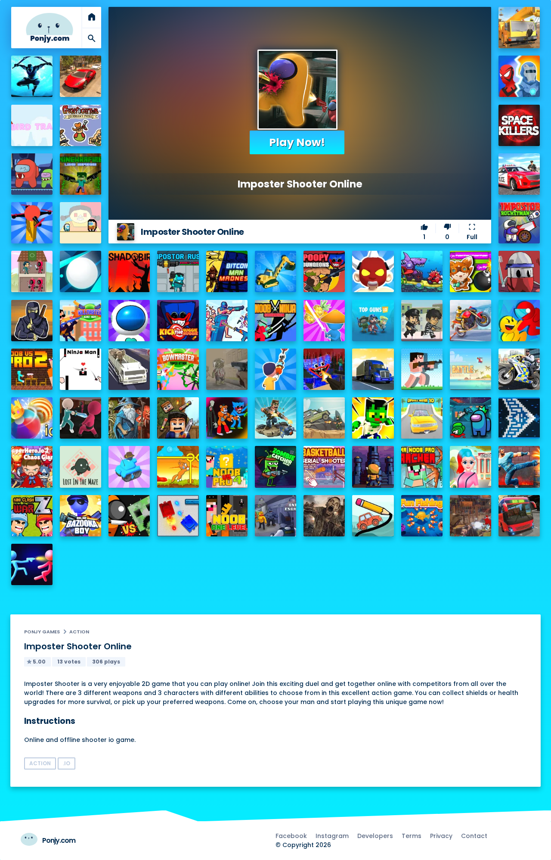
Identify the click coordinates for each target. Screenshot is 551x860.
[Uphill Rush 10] (422, 418)
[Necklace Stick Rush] (275, 369)
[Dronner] (32, 222)
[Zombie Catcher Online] (275, 466)
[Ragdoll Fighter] (177, 418)
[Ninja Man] (80, 369)
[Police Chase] (422, 320)
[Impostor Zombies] (32, 174)
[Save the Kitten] (177, 466)
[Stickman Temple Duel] (32, 564)
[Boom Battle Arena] (470, 271)
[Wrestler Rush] (372, 271)
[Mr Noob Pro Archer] (422, 466)
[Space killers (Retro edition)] (519, 125)
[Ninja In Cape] (32, 320)
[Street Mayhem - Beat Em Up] (519, 466)
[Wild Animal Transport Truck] (129, 369)
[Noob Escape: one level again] (227, 515)
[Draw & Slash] (324, 320)
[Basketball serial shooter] (324, 466)
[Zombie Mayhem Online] (324, 515)
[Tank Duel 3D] (177, 515)
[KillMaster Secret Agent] (80, 320)
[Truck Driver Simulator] (372, 369)
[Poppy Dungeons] (324, 271)
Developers (375, 836)
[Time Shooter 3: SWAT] (227, 320)
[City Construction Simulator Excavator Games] (519, 27)
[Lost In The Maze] (80, 466)
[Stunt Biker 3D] (470, 320)
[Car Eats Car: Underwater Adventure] (422, 271)
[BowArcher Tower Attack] (177, 369)
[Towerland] (372, 466)
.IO (66, 763)
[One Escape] (275, 515)
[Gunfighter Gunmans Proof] (80, 125)
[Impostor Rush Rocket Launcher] (177, 271)
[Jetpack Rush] (129, 320)
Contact (474, 836)
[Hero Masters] (519, 76)
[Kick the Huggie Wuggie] (177, 320)
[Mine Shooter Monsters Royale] (324, 369)
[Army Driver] (324, 418)
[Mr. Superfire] (275, 418)
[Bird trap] (32, 125)
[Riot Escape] (519, 320)
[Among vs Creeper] (129, 515)
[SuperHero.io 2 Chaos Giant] (32, 466)
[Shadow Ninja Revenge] (32, 76)
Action (79, 631)
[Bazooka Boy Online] (80, 515)
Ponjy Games (42, 631)
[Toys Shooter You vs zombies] (470, 515)
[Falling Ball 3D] (80, 271)
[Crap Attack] (519, 271)
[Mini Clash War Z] (32, 515)
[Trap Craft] (372, 418)
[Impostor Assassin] (470, 418)
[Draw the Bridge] (372, 515)
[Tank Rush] (129, 466)
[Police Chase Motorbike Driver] (519, 369)
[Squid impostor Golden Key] (80, 222)
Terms (411, 836)
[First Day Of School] (470, 466)
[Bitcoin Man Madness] (227, 271)
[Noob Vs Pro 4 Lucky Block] (227, 466)
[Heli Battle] (470, 369)
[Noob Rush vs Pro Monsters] (422, 369)
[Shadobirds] (129, 271)
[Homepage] (49, 28)
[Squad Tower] (32, 271)
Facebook (291, 836)
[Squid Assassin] (80, 418)
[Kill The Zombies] (227, 369)
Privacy (441, 836)
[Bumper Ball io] (32, 418)
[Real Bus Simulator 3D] (519, 515)
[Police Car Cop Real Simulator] (519, 174)
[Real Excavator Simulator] (275, 271)
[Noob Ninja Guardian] (275, 320)
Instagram (332, 836)
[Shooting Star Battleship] (519, 418)
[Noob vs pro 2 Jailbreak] (32, 369)
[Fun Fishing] (422, 515)
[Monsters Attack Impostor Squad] (227, 418)
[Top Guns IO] (372, 320)
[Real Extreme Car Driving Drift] (80, 76)
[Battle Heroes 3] (129, 418)
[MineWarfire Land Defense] (80, 174)
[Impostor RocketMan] (519, 222)
